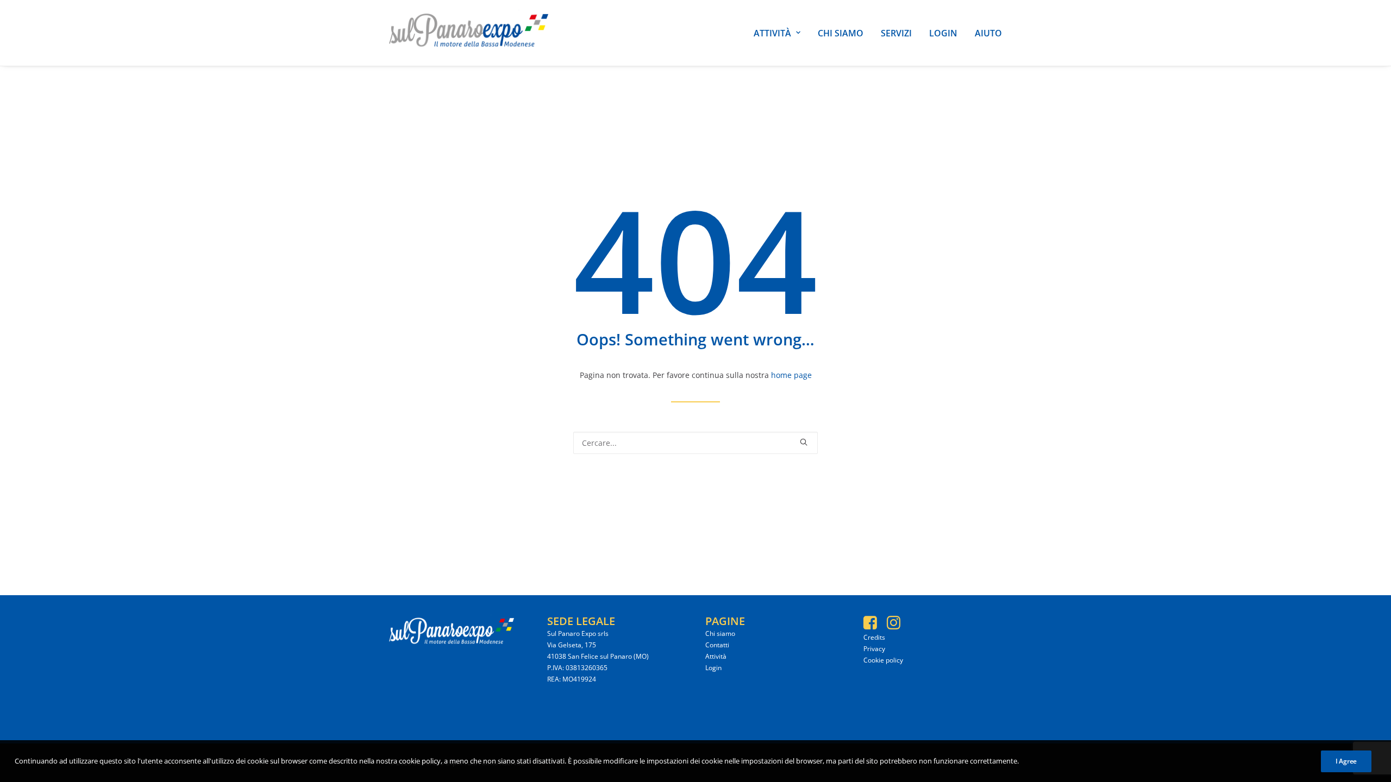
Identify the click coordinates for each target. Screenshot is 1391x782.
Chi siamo (840, 33)
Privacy (874, 648)
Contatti (717, 644)
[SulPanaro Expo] (468, 33)
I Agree (1346, 761)
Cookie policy (883, 660)
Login (943, 33)
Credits (874, 637)
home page (791, 375)
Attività (772, 33)
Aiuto (988, 33)
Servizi (896, 33)
